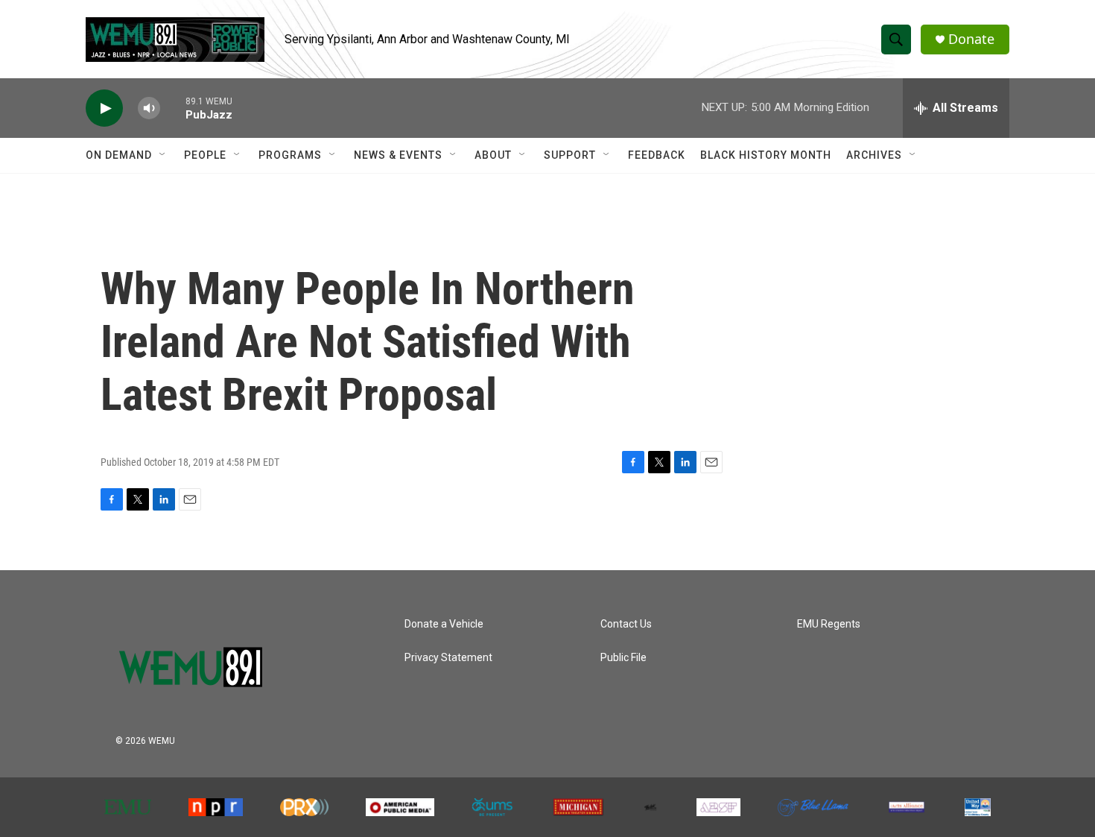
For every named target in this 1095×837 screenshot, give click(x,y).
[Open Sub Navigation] (163, 155)
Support (570, 155)
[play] (104, 108)
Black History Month (765, 155)
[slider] (173, 108)
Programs (290, 155)
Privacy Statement (448, 657)
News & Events (398, 155)
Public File (623, 657)
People (205, 155)
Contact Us (626, 624)
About (493, 155)
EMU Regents (828, 624)
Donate (971, 39)
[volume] (149, 108)
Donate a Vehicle (443, 624)
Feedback (656, 155)
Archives (874, 155)
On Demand (119, 155)
